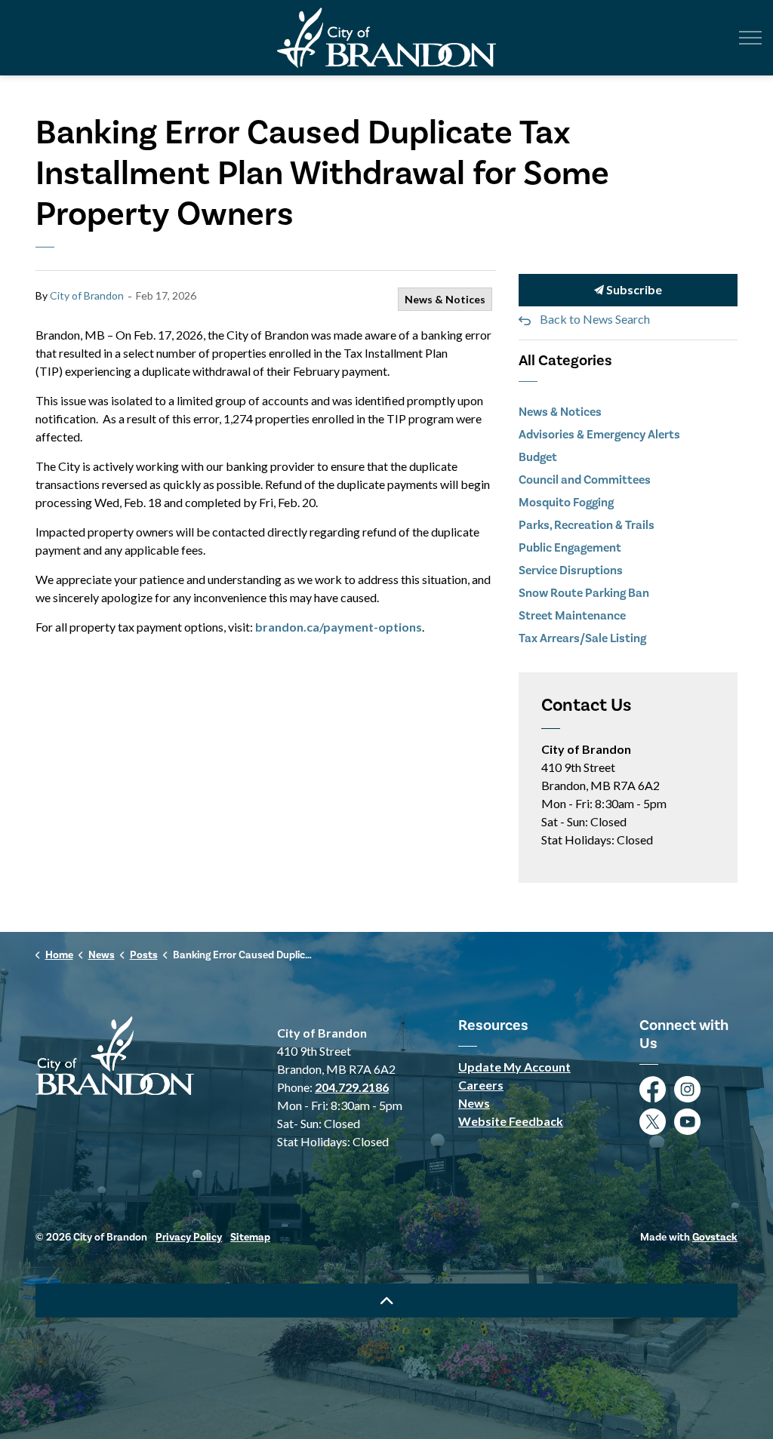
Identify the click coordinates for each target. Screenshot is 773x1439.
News (474, 1103)
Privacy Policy (189, 1237)
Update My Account (514, 1066)
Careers (481, 1085)
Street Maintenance (572, 615)
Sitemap (250, 1237)
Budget (538, 457)
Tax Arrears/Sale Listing (582, 638)
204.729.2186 (352, 1087)
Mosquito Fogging (566, 502)
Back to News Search (595, 319)
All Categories (565, 361)
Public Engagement (570, 547)
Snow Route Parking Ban (584, 593)
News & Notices (445, 299)
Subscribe (633, 289)
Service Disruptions (571, 570)
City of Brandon (87, 295)
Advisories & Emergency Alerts (599, 434)
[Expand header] (750, 37)
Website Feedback (510, 1121)
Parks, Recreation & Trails (586, 525)
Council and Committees (585, 479)
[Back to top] (386, 1301)
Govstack (715, 1237)
